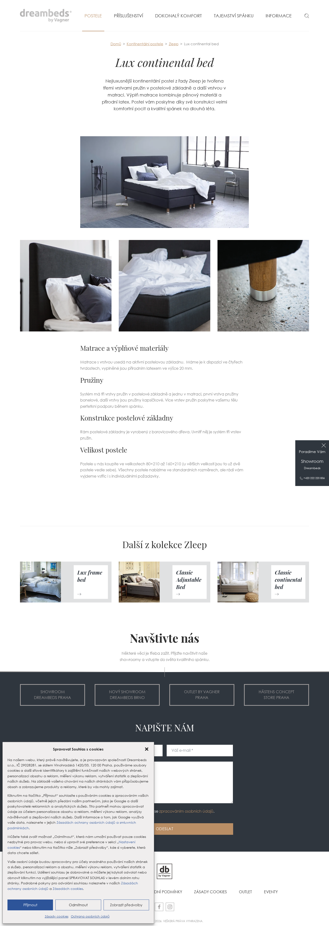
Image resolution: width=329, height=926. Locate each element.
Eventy (271, 892)
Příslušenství (128, 16)
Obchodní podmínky (160, 892)
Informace (279, 16)
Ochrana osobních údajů (90, 916)
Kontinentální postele (145, 43)
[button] (146, 749)
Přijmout (30, 904)
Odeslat (164, 829)
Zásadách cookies (68, 888)
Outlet (245, 892)
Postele (93, 16)
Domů (116, 43)
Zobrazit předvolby (126, 904)
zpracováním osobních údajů (186, 811)
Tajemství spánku (234, 16)
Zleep (173, 43)
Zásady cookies (56, 916)
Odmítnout (78, 904)
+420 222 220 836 (314, 478)
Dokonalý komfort (178, 16)
